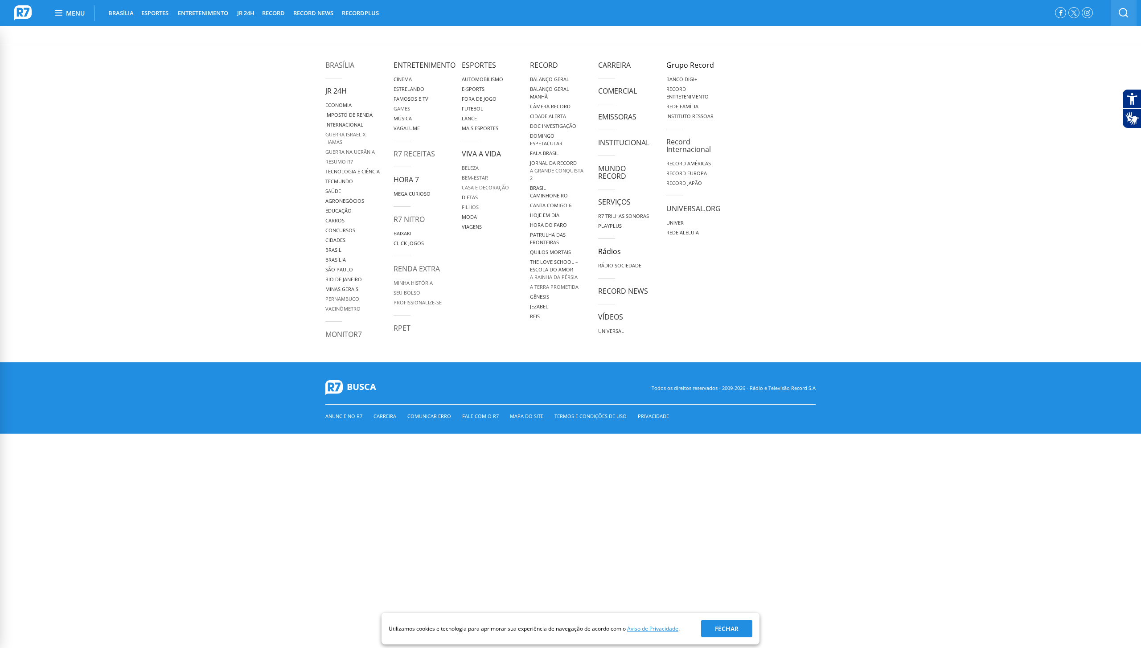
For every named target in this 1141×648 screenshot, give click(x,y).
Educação (338, 210)
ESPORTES (154, 13)
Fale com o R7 (480, 416)
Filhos (470, 207)
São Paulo (339, 269)
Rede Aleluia (682, 232)
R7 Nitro (409, 219)
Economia (338, 105)
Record (544, 65)
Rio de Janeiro (343, 279)
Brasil (333, 249)
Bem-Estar (475, 177)
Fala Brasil (544, 153)
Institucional (623, 143)
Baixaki (402, 233)
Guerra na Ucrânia (350, 151)
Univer (675, 222)
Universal (611, 331)
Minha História (413, 282)
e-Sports (473, 89)
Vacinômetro (343, 308)
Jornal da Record (553, 163)
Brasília (339, 65)
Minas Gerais (341, 289)
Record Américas (688, 163)
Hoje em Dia (544, 215)
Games (402, 108)
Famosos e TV (411, 98)
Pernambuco (342, 298)
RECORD (273, 13)
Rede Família (682, 106)
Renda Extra (417, 269)
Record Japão (684, 183)
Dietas (470, 197)
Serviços (614, 202)
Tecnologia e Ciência (352, 171)
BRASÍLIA (121, 13)
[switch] (1124, 13)
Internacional (344, 124)
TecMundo (339, 181)
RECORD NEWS (313, 13)
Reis (535, 316)
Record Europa (686, 173)
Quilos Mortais (550, 252)
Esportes (479, 65)
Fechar (727, 628)
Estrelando (409, 89)
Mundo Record (612, 172)
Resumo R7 (339, 161)
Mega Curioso (412, 193)
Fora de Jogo (479, 98)
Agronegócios (344, 200)
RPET (402, 328)
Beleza (470, 167)
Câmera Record (550, 106)
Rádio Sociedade (619, 265)
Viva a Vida (481, 154)
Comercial (617, 91)
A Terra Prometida (554, 286)
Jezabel (539, 306)
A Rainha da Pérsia (554, 277)
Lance (469, 118)
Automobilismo (482, 79)
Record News (623, 291)
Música (403, 118)
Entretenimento (425, 65)
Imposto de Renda (349, 114)
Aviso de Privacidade (652, 628)
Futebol (472, 108)
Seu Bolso (407, 292)
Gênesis (539, 296)
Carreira (614, 65)
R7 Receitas (414, 154)
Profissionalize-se (418, 302)
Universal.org (693, 208)
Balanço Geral (549, 79)
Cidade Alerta (548, 116)
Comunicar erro (429, 416)
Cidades (335, 240)
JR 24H (245, 13)
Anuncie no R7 (343, 416)
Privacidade (653, 416)
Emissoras (617, 117)
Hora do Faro (548, 224)
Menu (75, 13)
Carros (335, 220)
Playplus (610, 225)
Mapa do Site (526, 416)
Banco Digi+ (681, 79)
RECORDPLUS (360, 13)
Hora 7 (406, 180)
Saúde (333, 191)
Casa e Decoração (485, 187)
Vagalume (407, 128)
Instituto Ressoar (690, 116)
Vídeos (610, 317)
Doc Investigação (553, 126)
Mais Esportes (480, 128)
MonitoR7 (343, 334)
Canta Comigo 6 (550, 205)
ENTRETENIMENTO (203, 13)
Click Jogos (409, 243)
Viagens (472, 226)
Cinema (403, 79)
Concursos (340, 230)
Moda (469, 216)
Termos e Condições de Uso (590, 416)
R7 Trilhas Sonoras (623, 216)
